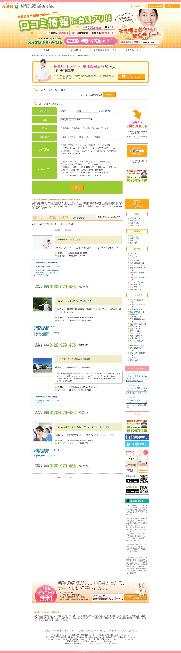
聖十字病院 (85, 359)
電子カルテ (99, 175)
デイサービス (89, 151)
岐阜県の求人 (53, 55)
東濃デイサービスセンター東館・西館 (92, 427)
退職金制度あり (106, 162)
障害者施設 (67, 153)
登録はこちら (134, 76)
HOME (46, 50)
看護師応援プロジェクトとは (105, 50)
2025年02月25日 (136, 403)
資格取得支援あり (102, 173)
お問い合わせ (133, 631)
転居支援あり (86, 173)
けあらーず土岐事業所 (82, 301)
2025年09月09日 (136, 377)
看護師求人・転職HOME (52, 631)
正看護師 (66, 128)
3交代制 (76, 170)
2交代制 (66, 170)
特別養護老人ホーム (86, 148)
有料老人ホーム (69, 148)
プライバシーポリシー (134, 50)
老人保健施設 (105, 145)
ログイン (124, 631)
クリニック (82, 145)
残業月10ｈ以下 (88, 167)
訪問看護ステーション (71, 151)
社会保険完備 (68, 164)
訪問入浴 (101, 151)
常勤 (64, 137)
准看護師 (77, 128)
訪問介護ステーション (107, 148)
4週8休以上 (81, 164)
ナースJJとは (76, 50)
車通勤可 (100, 170)
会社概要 (81, 631)
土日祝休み (94, 164)
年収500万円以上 (69, 162)
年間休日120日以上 (70, 167)
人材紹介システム (113, 631)
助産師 (87, 128)
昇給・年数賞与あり (88, 162)
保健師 (96, 128)
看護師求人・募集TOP (39, 55)
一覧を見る (137, 414)
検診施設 (112, 151)
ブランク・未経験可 (70, 175)
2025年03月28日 (136, 389)
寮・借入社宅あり (69, 173)
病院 (64, 145)
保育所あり (86, 175)
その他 (105, 128)
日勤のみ (101, 167)
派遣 (81, 137)
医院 (72, 145)
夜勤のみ (112, 167)
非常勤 (72, 137)
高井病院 (76, 239)
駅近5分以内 (88, 170)
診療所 (93, 145)
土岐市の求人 (64, 55)
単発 (88, 137)
